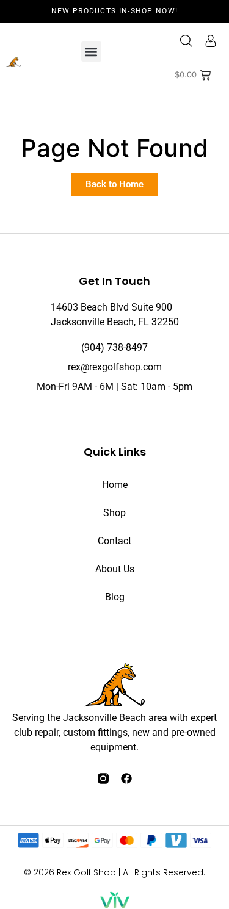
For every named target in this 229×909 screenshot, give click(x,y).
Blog (115, 597)
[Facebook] (126, 778)
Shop (114, 513)
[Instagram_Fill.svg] (103, 778)
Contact (114, 541)
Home (115, 484)
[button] (91, 51)
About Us (114, 569)
